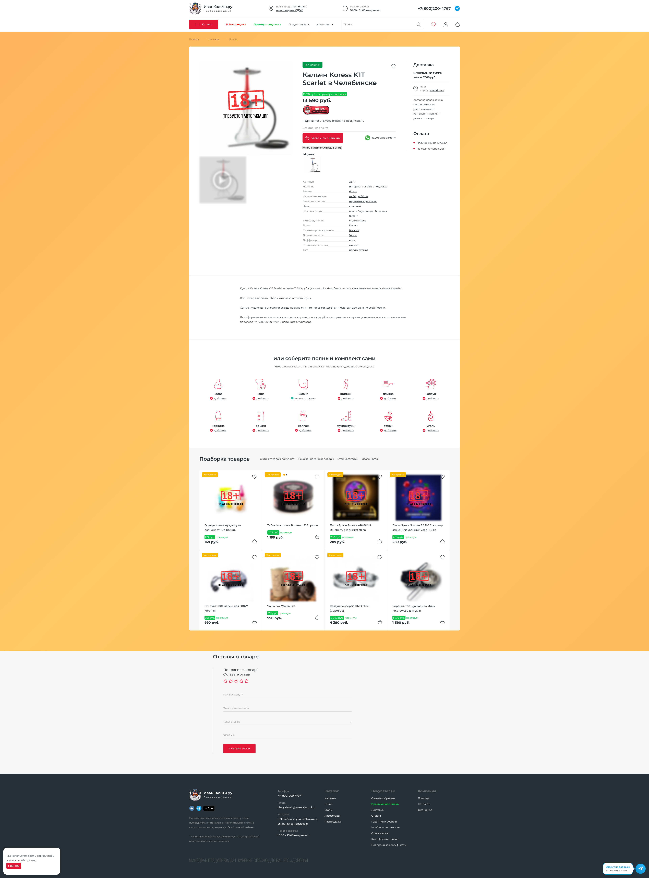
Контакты (424, 804)
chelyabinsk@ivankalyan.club (296, 807)
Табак (328, 804)
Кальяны (330, 798)
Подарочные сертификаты (388, 845)
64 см (353, 191)
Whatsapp (304, 321)
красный (355, 206)
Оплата (376, 815)
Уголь (328, 810)
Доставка (377, 810)
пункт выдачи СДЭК (289, 10)
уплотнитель (357, 220)
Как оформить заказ (384, 839)
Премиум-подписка (385, 804)
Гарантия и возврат (384, 821)
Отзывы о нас (380, 833)
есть (352, 240)
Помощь (423, 798)
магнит (353, 245)
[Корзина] (457, 24)
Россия (354, 230)
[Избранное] (433, 24)
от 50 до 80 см (358, 196)
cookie (41, 855)
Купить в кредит (322, 148)
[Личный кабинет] (445, 24)
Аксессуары (332, 815)
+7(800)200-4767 (268, 321)
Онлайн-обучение (383, 798)
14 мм (353, 235)
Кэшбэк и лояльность (385, 827)
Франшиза (425, 810)
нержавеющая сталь (363, 201)
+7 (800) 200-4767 (289, 795)
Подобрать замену (382, 137)
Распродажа (332, 821)
